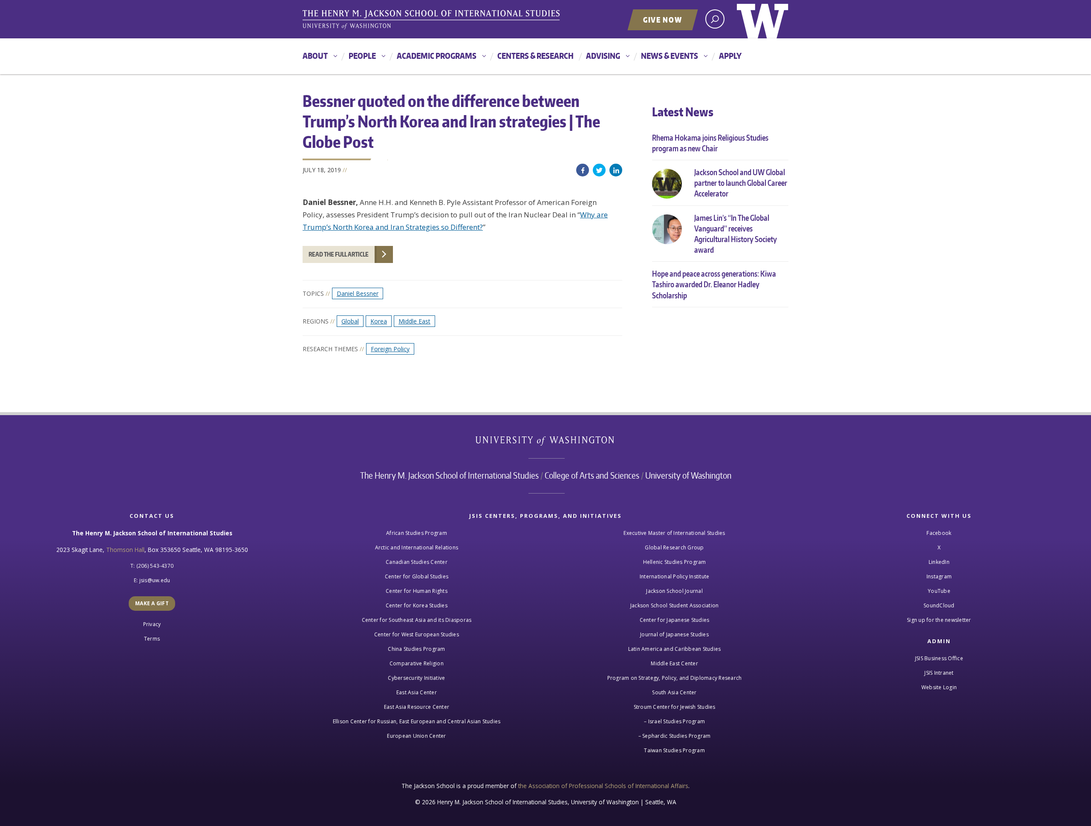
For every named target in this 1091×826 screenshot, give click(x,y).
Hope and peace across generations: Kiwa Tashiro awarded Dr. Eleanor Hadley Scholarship (714, 284)
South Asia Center (674, 692)
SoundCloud (939, 605)
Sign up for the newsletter (939, 620)
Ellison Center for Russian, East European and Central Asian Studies (417, 721)
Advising (603, 55)
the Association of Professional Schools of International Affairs (603, 786)
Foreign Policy (390, 349)
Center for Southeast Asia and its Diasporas (417, 620)
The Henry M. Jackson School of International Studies (449, 475)
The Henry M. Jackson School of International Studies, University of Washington (433, 20)
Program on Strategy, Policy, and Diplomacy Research (674, 678)
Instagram (939, 576)
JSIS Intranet (938, 672)
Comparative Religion (417, 663)
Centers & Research (535, 55)
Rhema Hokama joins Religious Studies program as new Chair (710, 143)
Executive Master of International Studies (674, 533)
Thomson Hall (125, 550)
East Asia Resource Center (416, 706)
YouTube (939, 591)
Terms (152, 638)
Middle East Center (674, 663)
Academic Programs (436, 55)
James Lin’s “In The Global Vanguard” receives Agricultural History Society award (735, 234)
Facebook (582, 170)
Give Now (662, 19)
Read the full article (339, 254)
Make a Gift (152, 603)
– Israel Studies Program (674, 721)
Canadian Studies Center (416, 562)
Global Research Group (674, 547)
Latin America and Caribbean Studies (674, 649)
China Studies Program (416, 649)
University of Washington (762, 19)
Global (350, 321)
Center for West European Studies (416, 634)
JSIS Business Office (939, 658)
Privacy (152, 624)
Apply (730, 55)
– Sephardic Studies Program (674, 735)
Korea (378, 321)
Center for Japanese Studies (675, 620)
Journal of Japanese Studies (674, 634)
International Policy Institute (675, 576)
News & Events (669, 55)
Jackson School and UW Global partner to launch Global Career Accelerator (740, 182)
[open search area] (714, 19)
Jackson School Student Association (674, 605)
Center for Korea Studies (416, 605)
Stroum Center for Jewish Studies (675, 706)
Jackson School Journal (674, 591)
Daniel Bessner (357, 293)
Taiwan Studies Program (674, 750)
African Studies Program (416, 533)
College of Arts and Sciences (592, 475)
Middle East (414, 321)
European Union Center (416, 735)
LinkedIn (615, 170)
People (362, 55)
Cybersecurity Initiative (416, 678)
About (315, 55)
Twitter (599, 170)
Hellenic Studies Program (674, 562)
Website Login (939, 687)
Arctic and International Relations (417, 547)
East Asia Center (416, 692)
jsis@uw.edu (154, 580)
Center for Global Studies (416, 576)
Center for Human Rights (416, 591)
